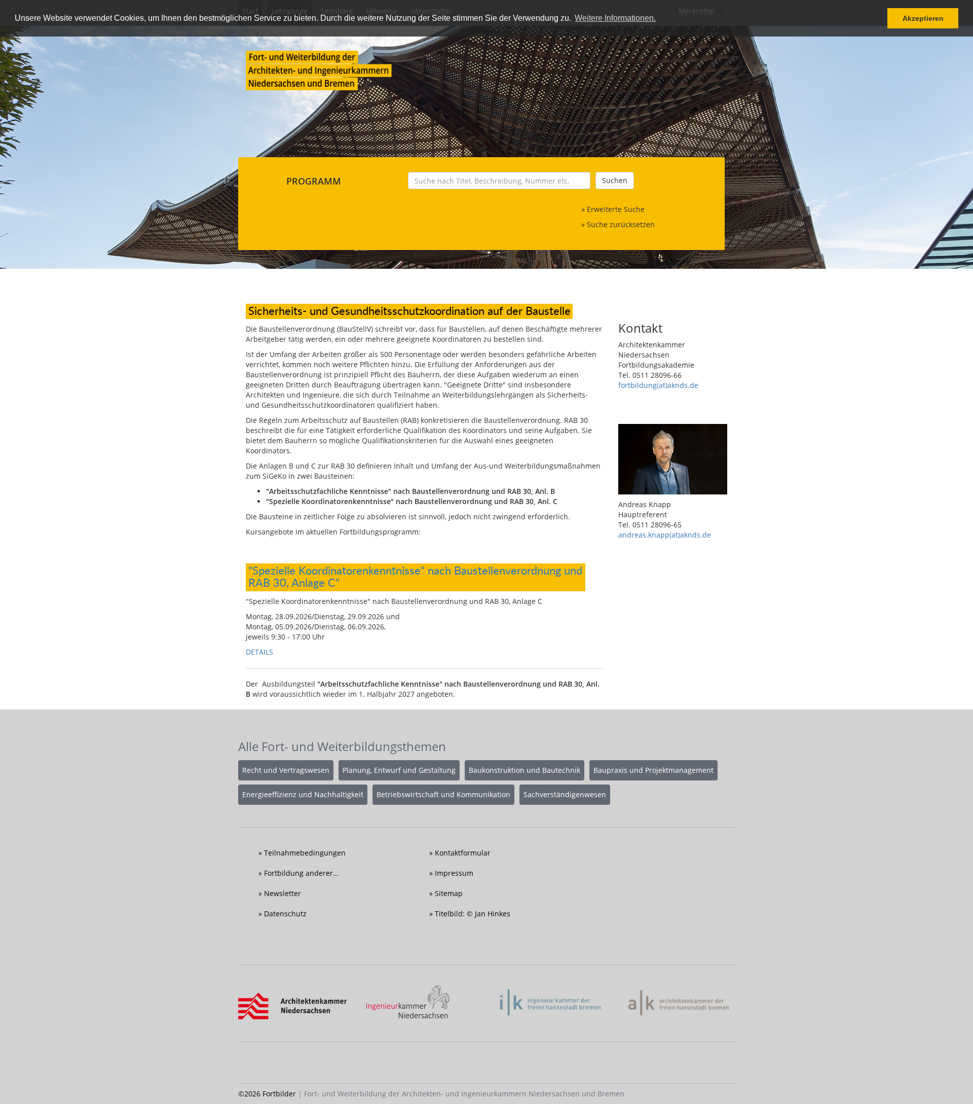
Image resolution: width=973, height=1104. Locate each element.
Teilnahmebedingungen (305, 853)
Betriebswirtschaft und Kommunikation (443, 794)
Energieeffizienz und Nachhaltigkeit (302, 794)
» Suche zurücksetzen (618, 224)
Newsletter (282, 893)
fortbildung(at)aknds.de (658, 385)
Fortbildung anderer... (301, 873)
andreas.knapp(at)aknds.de (664, 535)
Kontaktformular (463, 853)
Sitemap (449, 893)
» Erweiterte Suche (613, 209)
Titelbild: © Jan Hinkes (472, 913)
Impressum (454, 873)
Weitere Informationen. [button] (615, 18)
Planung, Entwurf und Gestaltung (399, 770)
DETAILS (259, 652)
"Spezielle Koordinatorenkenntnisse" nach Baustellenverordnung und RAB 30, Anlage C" (415, 576)
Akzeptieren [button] (923, 18)
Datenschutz (285, 913)
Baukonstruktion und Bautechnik (524, 770)
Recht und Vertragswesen (285, 770)
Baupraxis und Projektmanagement (653, 770)
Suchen (614, 180)
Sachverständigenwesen (564, 794)
